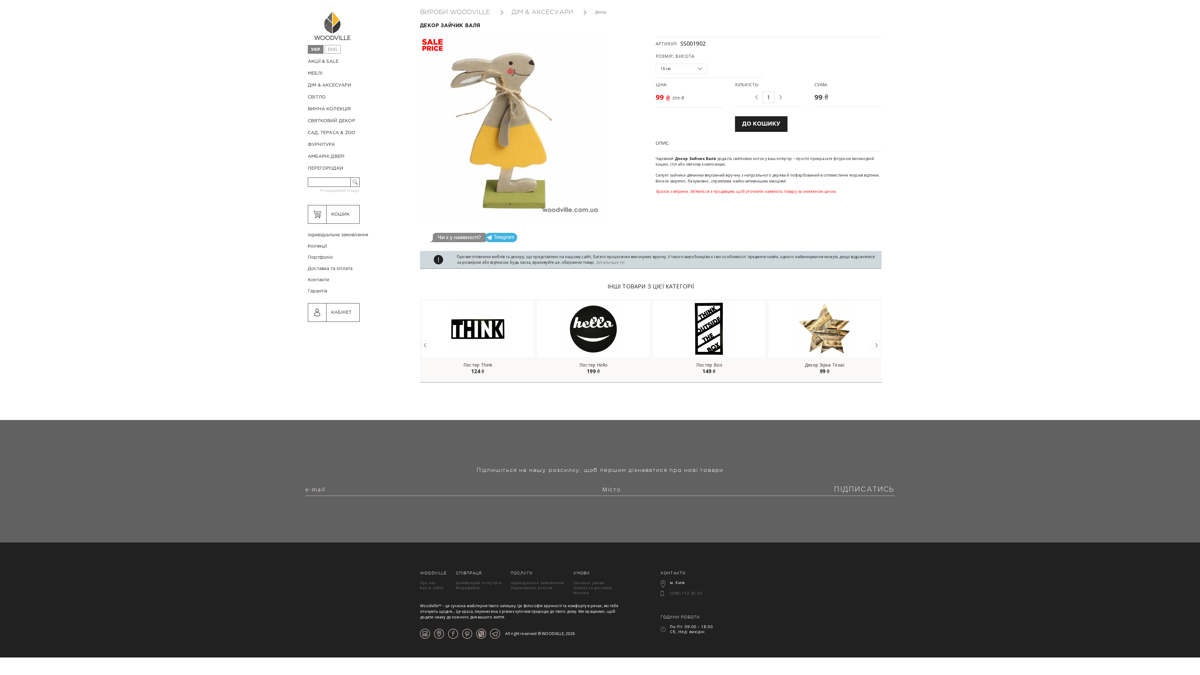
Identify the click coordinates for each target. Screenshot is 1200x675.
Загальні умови (588, 582)
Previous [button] (425, 345)
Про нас (428, 582)
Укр (315, 50)
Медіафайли (468, 587)
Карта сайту (432, 587)
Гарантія (317, 291)
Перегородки (325, 168)
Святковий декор (331, 121)
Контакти (318, 280)
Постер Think (477, 365)
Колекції (317, 246)
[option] (478, 340)
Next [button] (877, 345)
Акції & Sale (323, 61)
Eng (333, 50)
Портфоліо (320, 257)
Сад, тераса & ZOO (331, 133)
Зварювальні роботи (531, 587)
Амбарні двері (326, 156)
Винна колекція (329, 109)
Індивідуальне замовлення (338, 235)
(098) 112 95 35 (686, 593)
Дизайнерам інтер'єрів (479, 582)
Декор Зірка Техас (825, 365)
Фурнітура (321, 145)
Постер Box (709, 365)
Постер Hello (593, 365)
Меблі (315, 73)
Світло (317, 97)
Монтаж (581, 592)
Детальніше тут (610, 262)
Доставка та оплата (330, 269)
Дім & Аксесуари (329, 85)
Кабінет (341, 312)
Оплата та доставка (592, 587)
